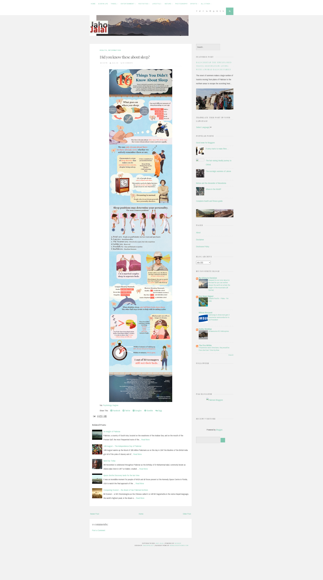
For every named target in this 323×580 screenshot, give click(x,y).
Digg (160, 410)
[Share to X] (103, 416)
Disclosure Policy (202, 246)
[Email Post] (94, 416)
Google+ (138, 410)
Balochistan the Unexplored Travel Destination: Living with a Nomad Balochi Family (214, 66)
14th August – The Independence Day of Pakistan (122, 446)
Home (93, 4)
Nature (168, 4)
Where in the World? (213, 189)
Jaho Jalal (159, 543)
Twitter (127, 410)
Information (114, 50)
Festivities (143, 4)
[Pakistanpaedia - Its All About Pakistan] (214, 216)
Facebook (116, 410)
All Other (205, 4)
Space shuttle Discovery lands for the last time (121, 475)
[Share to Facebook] (105, 416)
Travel (114, 4)
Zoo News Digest (206, 296)
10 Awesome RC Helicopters (218, 331)
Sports (193, 4)
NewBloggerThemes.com (179, 545)
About (198, 232)
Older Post (187, 513)
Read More (145, 439)
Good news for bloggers (205, 142)
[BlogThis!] (100, 416)
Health (103, 50)
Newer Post (94, 513)
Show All (230, 355)
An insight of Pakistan (111, 431)
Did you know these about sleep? (125, 57)
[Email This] (98, 416)
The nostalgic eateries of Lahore (218, 171)
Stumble (149, 410)
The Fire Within (205, 345)
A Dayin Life (103, 4)
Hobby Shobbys (205, 329)
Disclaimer (200, 239)
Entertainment (127, 4)
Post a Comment (98, 530)
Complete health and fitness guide (209, 201)
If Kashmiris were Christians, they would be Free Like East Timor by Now (214, 348)
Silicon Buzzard (205, 312)
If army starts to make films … (217, 148)
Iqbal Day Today (109, 460)
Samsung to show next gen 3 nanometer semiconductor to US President (219, 317)
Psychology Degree (110, 405)
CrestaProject (148, 545)
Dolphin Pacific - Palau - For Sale (218, 299)
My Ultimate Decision (208, 278)
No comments (128, 63)
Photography (181, 4)
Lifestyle (156, 4)
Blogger (219, 429)
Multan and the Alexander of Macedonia (211, 183)
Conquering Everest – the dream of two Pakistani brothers (125, 490)
